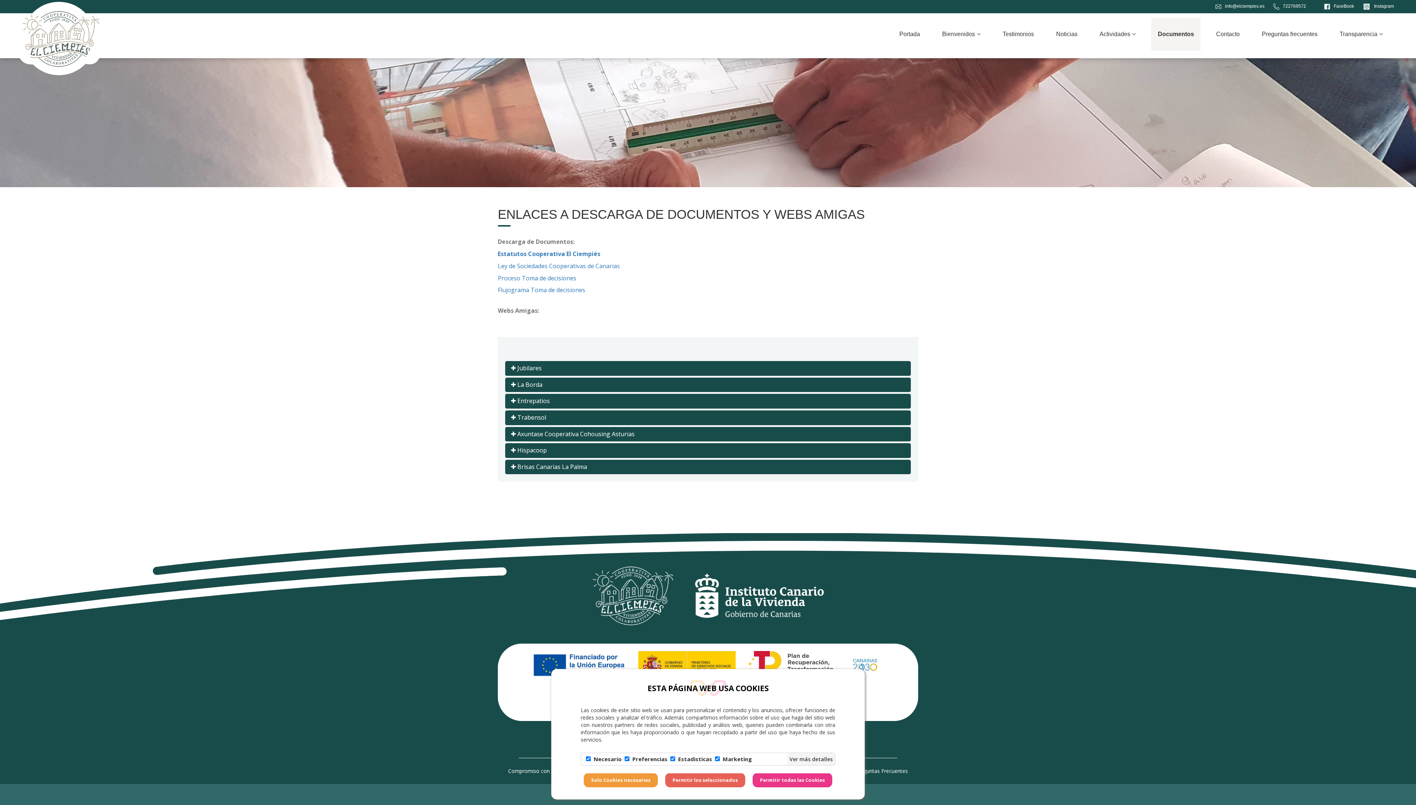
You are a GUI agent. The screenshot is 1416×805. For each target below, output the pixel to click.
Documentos (1176, 34)
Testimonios (1018, 34)
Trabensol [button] (531, 417)
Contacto (1228, 34)
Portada (909, 34)
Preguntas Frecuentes (882, 770)
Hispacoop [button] (531, 450)
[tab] (708, 368)
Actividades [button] (1115, 34)
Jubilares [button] (529, 368)
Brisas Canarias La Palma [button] (551, 467)
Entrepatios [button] (533, 401)
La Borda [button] (529, 385)
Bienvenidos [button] (958, 34)
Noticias (1066, 34)
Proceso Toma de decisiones (537, 278)
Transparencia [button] (1358, 34)
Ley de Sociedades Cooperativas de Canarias (559, 266)
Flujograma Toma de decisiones (541, 290)
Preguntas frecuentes (1290, 34)
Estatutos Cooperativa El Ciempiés (549, 254)
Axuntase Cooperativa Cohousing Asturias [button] (575, 434)
